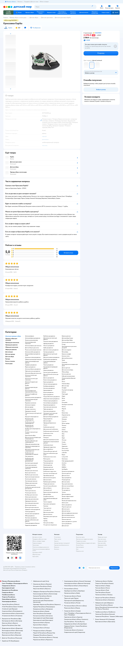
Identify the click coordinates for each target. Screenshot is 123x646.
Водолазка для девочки (49, 405)
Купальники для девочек (68, 471)
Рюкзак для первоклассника (69, 500)
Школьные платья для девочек (32, 357)
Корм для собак (102, 543)
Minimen (64, 440)
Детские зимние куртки (49, 477)
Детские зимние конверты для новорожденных (33, 438)
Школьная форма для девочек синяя (32, 354)
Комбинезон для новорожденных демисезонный (29, 460)
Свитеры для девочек (48, 352)
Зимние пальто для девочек (32, 513)
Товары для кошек (102, 537)
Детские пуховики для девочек (51, 357)
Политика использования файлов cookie (41, 549)
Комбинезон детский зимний (51, 431)
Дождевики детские (48, 469)
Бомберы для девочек (49, 386)
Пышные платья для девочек (50, 341)
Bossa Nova (65, 431)
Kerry (63, 411)
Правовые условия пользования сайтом (25, 566)
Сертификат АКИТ (37, 552)
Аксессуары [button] (9, 363)
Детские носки (66, 475)
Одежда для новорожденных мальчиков (32, 447)
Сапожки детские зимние (68, 342)
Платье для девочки (30, 511)
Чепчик (64, 492)
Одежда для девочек (48, 343)
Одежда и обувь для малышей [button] (11, 339)
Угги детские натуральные (50, 525)
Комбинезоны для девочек (50, 359)
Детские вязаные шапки (68, 515)
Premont (64, 444)
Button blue (65, 413)
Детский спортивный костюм (51, 439)
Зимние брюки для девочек (50, 403)
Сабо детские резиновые (68, 376)
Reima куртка (46, 459)
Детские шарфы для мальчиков (70, 513)
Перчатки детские (66, 507)
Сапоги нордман (47, 502)
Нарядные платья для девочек (32, 509)
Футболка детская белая (49, 482)
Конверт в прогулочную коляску (31, 432)
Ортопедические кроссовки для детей (69, 347)
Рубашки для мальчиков (31, 483)
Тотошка (64, 425)
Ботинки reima (65, 356)
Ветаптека (100, 547)
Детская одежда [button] (10, 354)
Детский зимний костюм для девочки (50, 375)
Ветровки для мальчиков (31, 470)
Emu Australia (65, 450)
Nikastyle (64, 419)
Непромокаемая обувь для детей (68, 379)
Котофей (64, 388)
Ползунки (46, 437)
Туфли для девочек (48, 409)
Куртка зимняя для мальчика (32, 477)
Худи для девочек (47, 390)
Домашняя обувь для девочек (50, 416)
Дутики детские (66, 367)
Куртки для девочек (48, 394)
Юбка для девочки (30, 515)
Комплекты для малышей (31, 463)
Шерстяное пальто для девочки (51, 398)
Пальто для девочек (48, 365)
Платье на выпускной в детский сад (33, 414)
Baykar (63, 454)
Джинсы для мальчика (30, 505)
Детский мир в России (9, 570)
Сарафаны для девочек (31, 365)
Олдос (63, 396)
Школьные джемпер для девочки (31, 388)
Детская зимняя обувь (67, 370)
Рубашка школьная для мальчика (33, 359)
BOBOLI (64, 467)
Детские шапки (66, 498)
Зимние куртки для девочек (50, 372)
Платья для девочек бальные (32, 523)
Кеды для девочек (47, 418)
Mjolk (63, 438)
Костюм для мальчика (30, 479)
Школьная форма (29, 336)
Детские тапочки (47, 514)
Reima (63, 398)
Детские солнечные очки (68, 517)
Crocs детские (47, 510)
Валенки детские (66, 336)
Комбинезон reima (48, 433)
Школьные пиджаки (30, 405)
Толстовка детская (48, 463)
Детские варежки (66, 494)
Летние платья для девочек (50, 384)
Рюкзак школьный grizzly (31, 340)
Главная (5, 17)
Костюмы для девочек (49, 388)
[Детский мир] (17, 7)
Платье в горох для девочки (50, 400)
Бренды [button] (7, 359)
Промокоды (35, 545)
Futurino (64, 421)
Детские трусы (66, 488)
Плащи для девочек (48, 461)
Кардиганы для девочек (31, 525)
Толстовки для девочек (31, 518)
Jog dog (45, 520)
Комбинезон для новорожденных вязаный (31, 453)
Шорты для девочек (48, 370)
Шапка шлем (65, 502)
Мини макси (65, 448)
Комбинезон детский (48, 427)
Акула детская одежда (67, 390)
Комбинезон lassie (48, 445)
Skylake (27, 385)
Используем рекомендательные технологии (14, 568)
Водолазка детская (48, 467)
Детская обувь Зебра (67, 340)
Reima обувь (65, 352)
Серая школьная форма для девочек (32, 362)
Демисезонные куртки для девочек (50, 354)
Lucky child (65, 456)
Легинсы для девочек (48, 345)
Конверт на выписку (30, 409)
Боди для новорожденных (31, 416)
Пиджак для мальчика (48, 484)
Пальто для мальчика (30, 490)
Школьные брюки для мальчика (33, 345)
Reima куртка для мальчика (32, 507)
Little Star (64, 452)
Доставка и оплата (37, 537)
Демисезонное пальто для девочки (50, 338)
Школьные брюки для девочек (33, 369)
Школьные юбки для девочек (32, 352)
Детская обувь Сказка (67, 338)
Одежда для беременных (49, 423)
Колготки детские (66, 473)
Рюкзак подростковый (67, 496)
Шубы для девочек (48, 347)
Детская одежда (29, 407)
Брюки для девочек (48, 382)
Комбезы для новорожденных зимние (32, 429)
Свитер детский (47, 490)
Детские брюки (47, 488)
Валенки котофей (66, 354)
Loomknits (64, 417)
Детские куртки (47, 435)
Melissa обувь (65, 372)
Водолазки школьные (30, 403)
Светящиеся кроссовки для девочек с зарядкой (50, 414)
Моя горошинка (29, 456)
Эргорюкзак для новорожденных (29, 426)
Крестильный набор (30, 435)
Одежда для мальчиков (31, 501)
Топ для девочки (66, 490)
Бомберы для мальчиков (31, 495)
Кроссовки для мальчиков (50, 407)
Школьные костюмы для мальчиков (31, 379)
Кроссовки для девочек (49, 411)
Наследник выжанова (67, 404)
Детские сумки (66, 509)
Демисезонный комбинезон (50, 429)
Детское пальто (47, 479)
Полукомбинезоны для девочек (51, 396)
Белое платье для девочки (50, 380)
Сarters (63, 429)
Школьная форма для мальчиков (30, 343)
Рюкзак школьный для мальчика (33, 350)
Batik (63, 436)
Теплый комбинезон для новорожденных (31, 441)
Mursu (63, 381)
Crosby (63, 442)
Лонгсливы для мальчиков (31, 503)
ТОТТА (64, 465)
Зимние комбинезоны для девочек (31, 520)
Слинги (45, 425)
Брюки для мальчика (30, 472)
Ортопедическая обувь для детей (50, 499)
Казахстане (18, 570)
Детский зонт (65, 525)
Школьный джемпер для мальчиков (31, 400)
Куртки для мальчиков (30, 465)
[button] (115, 12)
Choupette (64, 402)
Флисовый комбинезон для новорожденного (32, 450)
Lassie (63, 400)
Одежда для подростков (49, 447)
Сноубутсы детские (48, 496)
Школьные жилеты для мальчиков (31, 376)
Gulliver (64, 392)
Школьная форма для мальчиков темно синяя (31, 391)
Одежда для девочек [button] (11, 345)
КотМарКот (65, 469)
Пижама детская (66, 479)
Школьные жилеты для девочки (33, 397)
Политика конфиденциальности (40, 547)
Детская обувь (33, 17)
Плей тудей (65, 394)
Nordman (45, 506)
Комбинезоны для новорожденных (29, 422)
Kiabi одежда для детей (67, 461)
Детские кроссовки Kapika (63, 17)
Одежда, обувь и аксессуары (18, 17)
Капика (64, 406)
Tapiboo (45, 518)
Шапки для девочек (67, 504)
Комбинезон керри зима (49, 471)
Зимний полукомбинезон (50, 486)
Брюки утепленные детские (50, 492)
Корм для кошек (102, 539)
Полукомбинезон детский (50, 451)
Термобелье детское (48, 475)
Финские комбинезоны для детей (50, 454)
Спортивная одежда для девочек (49, 362)
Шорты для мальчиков (30, 497)
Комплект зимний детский (50, 473)
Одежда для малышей (30, 411)
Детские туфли (47, 421)
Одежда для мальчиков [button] (12, 342)
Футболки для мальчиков (31, 474)
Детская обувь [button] (9, 356)
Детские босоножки (67, 358)
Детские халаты (66, 482)
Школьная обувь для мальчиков (33, 373)
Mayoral (64, 408)
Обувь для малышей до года (32, 444)
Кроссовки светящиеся (49, 504)
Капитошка (65, 459)
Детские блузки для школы (32, 347)
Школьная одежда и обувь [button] (13, 336)
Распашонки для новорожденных (29, 419)
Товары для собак (102, 541)
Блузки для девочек (48, 392)
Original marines (66, 415)
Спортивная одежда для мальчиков (31, 468)
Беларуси (24, 570)
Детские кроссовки (47, 17)
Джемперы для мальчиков (31, 499)
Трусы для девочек (66, 477)
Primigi (63, 344)
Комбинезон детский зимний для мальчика (32, 488)
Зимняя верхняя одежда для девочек (50, 367)
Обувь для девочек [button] (11, 349)
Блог (77, 549)
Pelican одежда (65, 423)
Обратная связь (36, 554)
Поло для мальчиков (30, 485)
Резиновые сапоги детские (50, 516)
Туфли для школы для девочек (32, 371)
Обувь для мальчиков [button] (11, 347)
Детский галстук (66, 511)
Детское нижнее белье (68, 486)
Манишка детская (66, 519)
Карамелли (64, 446)
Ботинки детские (66, 374)
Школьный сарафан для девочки (31, 394)
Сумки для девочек (67, 523)
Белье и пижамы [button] (10, 361)
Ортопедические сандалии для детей (70, 365)
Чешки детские (47, 508)
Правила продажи (37, 543)
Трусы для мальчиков (67, 484)
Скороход (64, 362)
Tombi (63, 360)
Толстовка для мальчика (31, 481)
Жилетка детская (47, 465)
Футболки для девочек (49, 336)
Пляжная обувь (66, 383)
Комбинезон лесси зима (49, 456)
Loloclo (64, 427)
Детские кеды (65, 385)
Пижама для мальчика (30, 492)
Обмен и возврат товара (38, 541)
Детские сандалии (66, 350)
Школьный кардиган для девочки (31, 382)
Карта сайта (35, 556)
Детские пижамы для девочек (50, 350)
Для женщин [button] (9, 352)
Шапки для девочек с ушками (69, 521)
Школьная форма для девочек (32, 338)
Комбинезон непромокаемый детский (51, 442)
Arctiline (64, 463)
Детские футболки (48, 449)
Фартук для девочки (30, 367)
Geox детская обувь (48, 522)
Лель (63, 433)
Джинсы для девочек (48, 378)
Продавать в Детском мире (39, 539)
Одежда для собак (102, 545)
